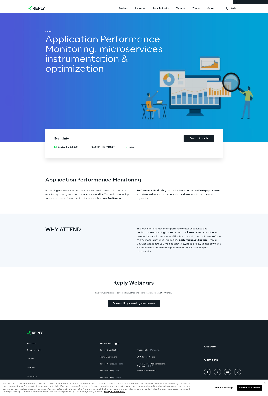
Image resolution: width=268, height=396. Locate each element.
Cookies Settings (223, 388)
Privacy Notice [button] (111, 364)
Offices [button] (30, 359)
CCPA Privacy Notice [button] (146, 357)
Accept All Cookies (249, 388)
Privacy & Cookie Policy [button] (110, 350)
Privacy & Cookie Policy (114, 392)
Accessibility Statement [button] (147, 371)
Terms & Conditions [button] (108, 357)
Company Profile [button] (34, 350)
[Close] (265, 383)
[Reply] (36, 8)
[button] (222, 346)
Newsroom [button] (32, 376)
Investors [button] (31, 368)
